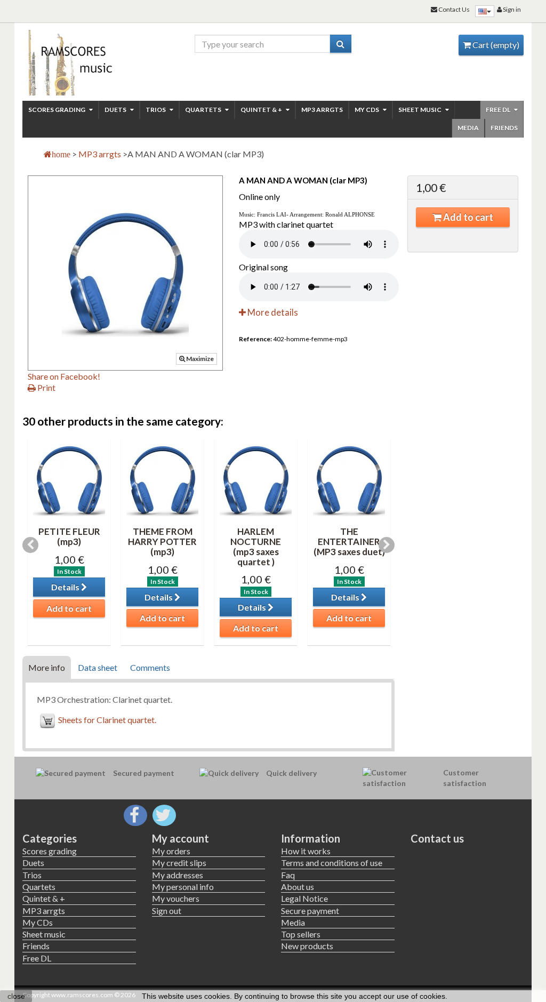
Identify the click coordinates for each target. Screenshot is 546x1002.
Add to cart (467, 217)
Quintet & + (261, 110)
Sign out (166, 910)
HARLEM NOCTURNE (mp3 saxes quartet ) (255, 546)
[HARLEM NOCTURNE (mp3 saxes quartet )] (256, 480)
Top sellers (300, 934)
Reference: (255, 339)
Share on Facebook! (64, 376)
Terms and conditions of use (331, 862)
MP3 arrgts (322, 110)
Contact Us (453, 9)
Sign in (511, 9)
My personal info (183, 886)
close (16, 996)
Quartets (203, 110)
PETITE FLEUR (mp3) (69, 536)
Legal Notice (304, 898)
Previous (30, 545)
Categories (49, 838)
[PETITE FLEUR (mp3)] (69, 480)
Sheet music (420, 110)
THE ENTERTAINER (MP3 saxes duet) (349, 541)
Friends (504, 128)
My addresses (177, 875)
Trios (156, 110)
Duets (116, 110)
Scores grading (57, 110)
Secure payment (310, 910)
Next (387, 545)
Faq (288, 875)
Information (310, 838)
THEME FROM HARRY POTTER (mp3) (162, 541)
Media (468, 128)
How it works (306, 851)
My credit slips (179, 862)
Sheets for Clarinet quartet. (107, 720)
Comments (150, 667)
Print (45, 387)
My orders (171, 851)
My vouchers (175, 898)
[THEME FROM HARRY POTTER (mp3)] (162, 480)
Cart (495, 44)
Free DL (498, 110)
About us (297, 886)
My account (180, 838)
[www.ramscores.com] (79, 59)
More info (46, 667)
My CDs (367, 110)
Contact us (437, 838)
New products (307, 946)
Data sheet (97, 667)
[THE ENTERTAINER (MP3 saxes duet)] (349, 480)
